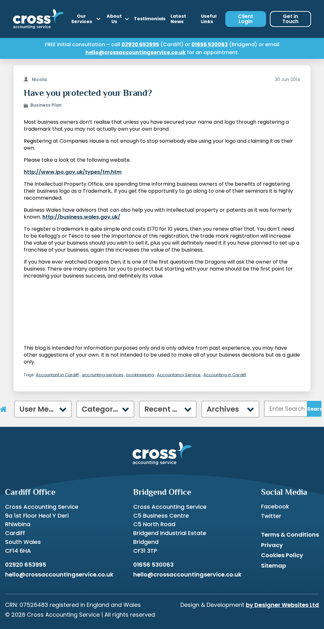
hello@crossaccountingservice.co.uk (135, 52)
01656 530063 (209, 44)
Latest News (178, 19)
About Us (114, 19)
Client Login (245, 19)
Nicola (39, 79)
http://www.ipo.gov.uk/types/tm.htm (73, 172)
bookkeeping (140, 375)
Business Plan (46, 105)
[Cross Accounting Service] (38, 19)
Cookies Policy (282, 555)
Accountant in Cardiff (57, 375)
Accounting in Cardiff (224, 375)
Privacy (272, 545)
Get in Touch (290, 19)
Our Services (81, 19)
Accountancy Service (179, 375)
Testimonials (149, 19)
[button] (59, 492)
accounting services (102, 375)
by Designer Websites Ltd (282, 605)
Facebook (275, 506)
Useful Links (208, 19)
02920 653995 (140, 44)
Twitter (271, 516)
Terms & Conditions (290, 535)
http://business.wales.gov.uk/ (81, 217)
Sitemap (273, 566)
